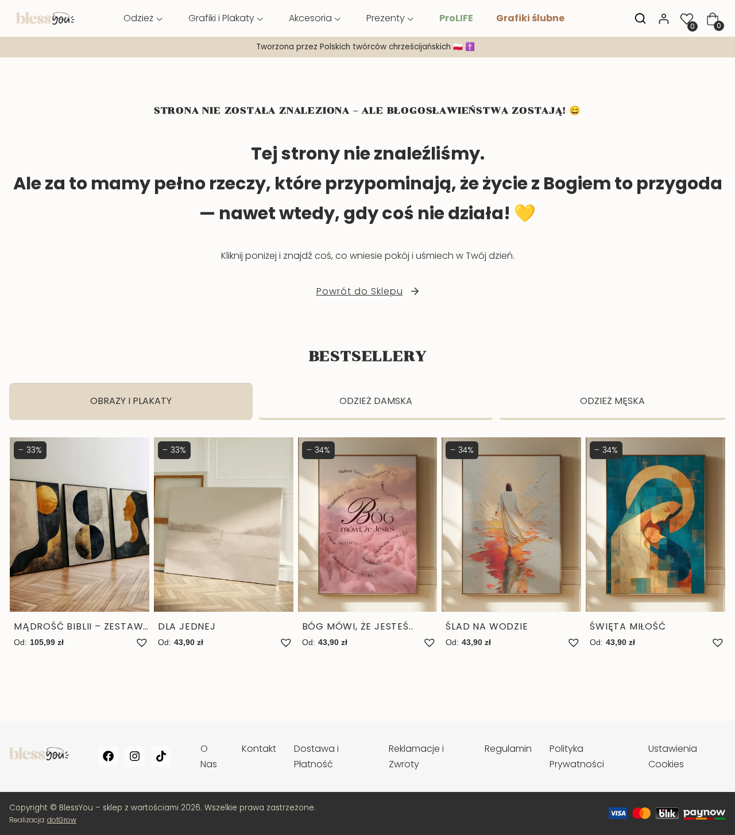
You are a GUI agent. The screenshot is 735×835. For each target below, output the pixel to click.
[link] (367, 47)
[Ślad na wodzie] (511, 543)
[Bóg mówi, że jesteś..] (368, 543)
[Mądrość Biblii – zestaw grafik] (79, 543)
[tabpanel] (367, 555)
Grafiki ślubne (530, 18)
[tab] (131, 401)
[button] (142, 643)
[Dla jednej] (223, 543)
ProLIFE (456, 18)
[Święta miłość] (655, 543)
